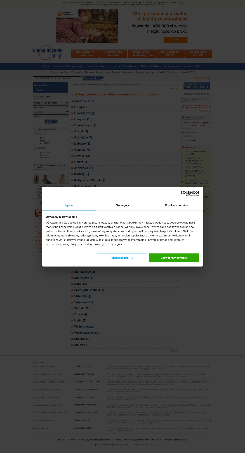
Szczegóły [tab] (122, 204)
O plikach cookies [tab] (176, 204)
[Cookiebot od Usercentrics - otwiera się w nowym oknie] (183, 193)
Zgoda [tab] (69, 204)
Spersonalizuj (120, 257)
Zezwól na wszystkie (174, 257)
